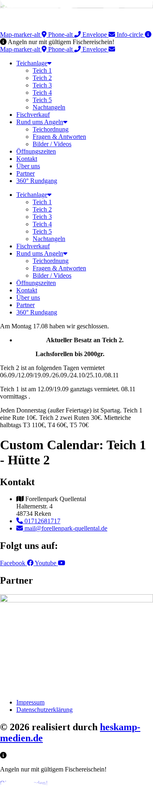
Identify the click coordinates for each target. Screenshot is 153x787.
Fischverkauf (33, 114)
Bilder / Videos (52, 143)
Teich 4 (42, 92)
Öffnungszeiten (36, 151)
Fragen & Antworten (59, 136)
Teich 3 (42, 85)
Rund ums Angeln (39, 121)
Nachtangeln (49, 107)
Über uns (28, 166)
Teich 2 (42, 77)
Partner (25, 173)
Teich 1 (42, 70)
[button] (57, 41)
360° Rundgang (36, 180)
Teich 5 (42, 99)
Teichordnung (51, 129)
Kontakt (26, 158)
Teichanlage (31, 63)
